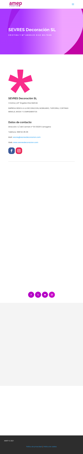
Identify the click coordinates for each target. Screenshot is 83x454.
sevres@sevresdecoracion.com (27, 137)
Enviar (68, 379)
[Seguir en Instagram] (19, 150)
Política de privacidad (34, 447)
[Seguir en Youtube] (45, 295)
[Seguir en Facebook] (11, 150)
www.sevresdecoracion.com (25, 142)
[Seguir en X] (38, 295)
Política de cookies (50, 447)
